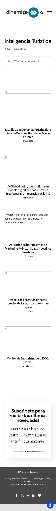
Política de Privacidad (32, 452)
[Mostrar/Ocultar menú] (49, 12)
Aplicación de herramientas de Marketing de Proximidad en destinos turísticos (28, 248)
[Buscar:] (28, 61)
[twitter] (22, 495)
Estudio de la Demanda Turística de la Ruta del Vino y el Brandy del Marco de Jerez (28, 133)
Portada (7, 49)
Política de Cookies (18, 484)
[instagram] (28, 495)
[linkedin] (33, 495)
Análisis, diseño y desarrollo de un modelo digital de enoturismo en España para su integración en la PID (28, 190)
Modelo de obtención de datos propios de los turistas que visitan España (28, 303)
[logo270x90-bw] (28, 472)
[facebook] (16, 495)
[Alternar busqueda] (41, 12)
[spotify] (39, 495)
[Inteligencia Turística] (28, 107)
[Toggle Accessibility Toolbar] (50, 505)
